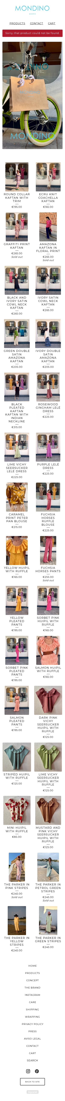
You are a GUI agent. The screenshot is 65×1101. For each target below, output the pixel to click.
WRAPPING (32, 1016)
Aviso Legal (32, 1038)
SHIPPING (32, 1009)
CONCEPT (32, 980)
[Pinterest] (36, 1071)
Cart (51, 23)
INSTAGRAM (32, 995)
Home (32, 965)
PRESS (32, 1031)
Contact (36, 23)
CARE (32, 1002)
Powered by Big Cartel (33, 1092)
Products (17, 23)
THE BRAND (33, 987)
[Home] (32, 10)
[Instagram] (28, 1071)
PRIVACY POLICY (32, 1024)
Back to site (32, 1082)
